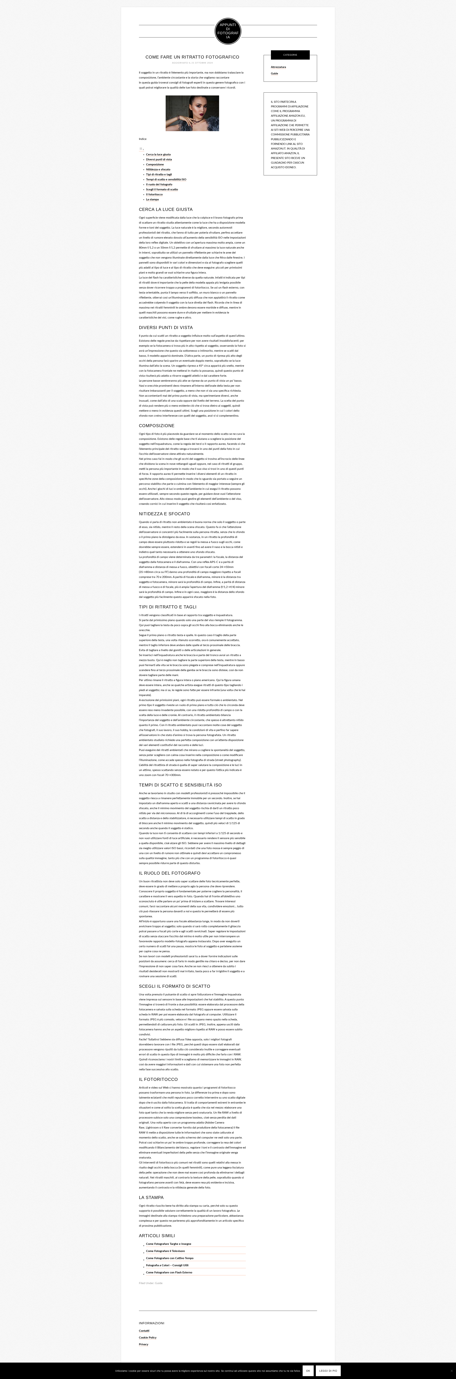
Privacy (143, 1344)
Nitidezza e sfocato (158, 169)
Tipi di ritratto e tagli (159, 174)
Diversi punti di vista (159, 159)
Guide (158, 1283)
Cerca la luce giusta (158, 154)
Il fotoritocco (154, 194)
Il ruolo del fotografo (159, 184)
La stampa (152, 199)
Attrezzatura (278, 67)
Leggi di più (328, 1370)
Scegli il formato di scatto (162, 189)
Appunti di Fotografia (228, 31)
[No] (451, 1371)
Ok (308, 1370)
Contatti (144, 1330)
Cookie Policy (147, 1337)
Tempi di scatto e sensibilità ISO (166, 179)
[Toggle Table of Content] (141, 149)
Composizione (155, 164)
